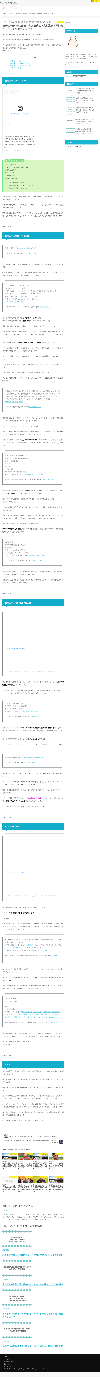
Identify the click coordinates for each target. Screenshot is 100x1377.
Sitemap (91, 7)
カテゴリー (69, 76)
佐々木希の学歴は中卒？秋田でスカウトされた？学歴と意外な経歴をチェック (80, 111)
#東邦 (23, 1017)
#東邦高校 (19, 939)
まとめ (12, 70)
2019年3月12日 (35, 716)
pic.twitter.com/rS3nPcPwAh (38, 950)
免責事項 (7, 1368)
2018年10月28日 (36, 560)
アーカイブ (69, 147)
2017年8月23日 (48, 479)
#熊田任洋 (16, 947)
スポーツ (6, 1129)
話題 (87, 7)
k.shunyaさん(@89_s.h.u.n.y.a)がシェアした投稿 (22, 895)
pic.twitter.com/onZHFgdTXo (47, 1017)
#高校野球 (46, 1012)
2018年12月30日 (29, 762)
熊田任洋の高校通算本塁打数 (20, 65)
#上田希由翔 (53, 1014)
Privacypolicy (8, 1361)
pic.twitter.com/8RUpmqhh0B (35, 757)
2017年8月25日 (34, 407)
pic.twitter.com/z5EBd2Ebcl (34, 474)
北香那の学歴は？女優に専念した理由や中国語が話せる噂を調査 (84, 90)
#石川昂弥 (29, 945)
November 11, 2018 (31, 253)
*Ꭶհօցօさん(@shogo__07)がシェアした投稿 (21, 671)
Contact (97, 7)
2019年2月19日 (53, 1022)
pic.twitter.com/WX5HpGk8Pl (14, 301)
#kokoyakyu (22, 1014)
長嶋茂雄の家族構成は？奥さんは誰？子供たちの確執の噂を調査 (84, 121)
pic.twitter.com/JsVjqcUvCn (14, 402)
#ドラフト (13, 1014)
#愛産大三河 (31, 1017)
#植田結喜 (44, 1014)
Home (6, 1356)
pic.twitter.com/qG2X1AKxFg (27, 248)
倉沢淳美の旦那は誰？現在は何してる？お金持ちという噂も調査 (84, 100)
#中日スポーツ (27, 1012)
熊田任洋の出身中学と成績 (19, 63)
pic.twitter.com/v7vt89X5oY (38, 555)
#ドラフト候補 (34, 1014)
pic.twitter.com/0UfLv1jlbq (29, 711)
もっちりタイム (27, 1369)
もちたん (5, 1210)
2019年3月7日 (45, 307)
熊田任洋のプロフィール (18, 61)
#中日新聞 (37, 1012)
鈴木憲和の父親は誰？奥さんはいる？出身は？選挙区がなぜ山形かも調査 (84, 131)
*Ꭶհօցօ (6, 150)
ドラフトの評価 (15, 68)
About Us (81, 7)
